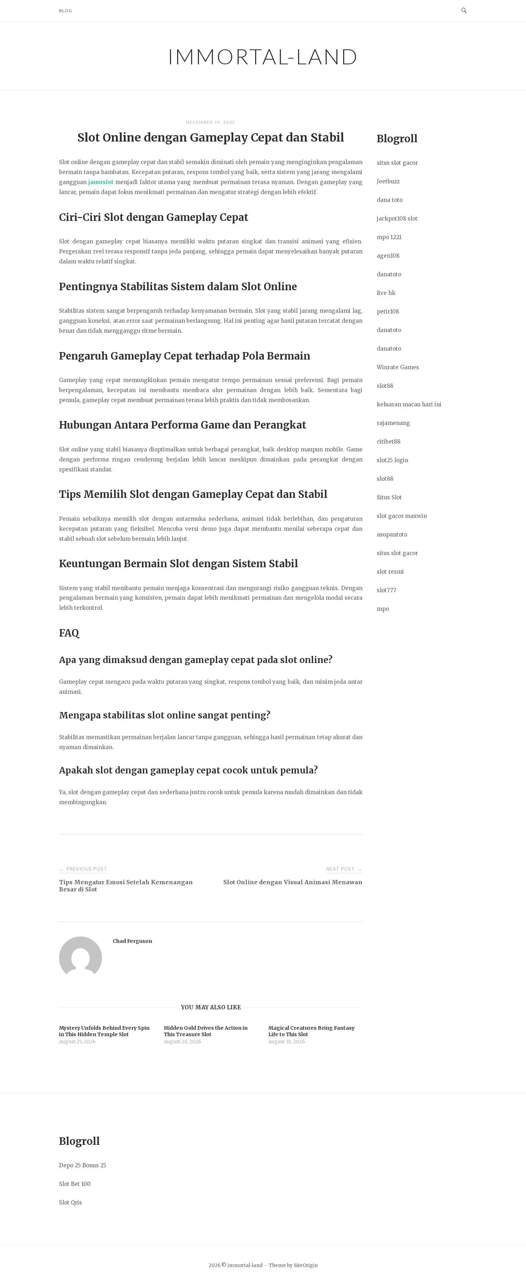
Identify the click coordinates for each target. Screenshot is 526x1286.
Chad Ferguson (132, 941)
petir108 (388, 311)
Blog (65, 10)
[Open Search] (464, 11)
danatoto (389, 274)
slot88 (385, 385)
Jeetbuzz (388, 181)
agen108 (388, 255)
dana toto (390, 200)
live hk (386, 293)
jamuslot (100, 182)
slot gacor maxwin (402, 516)
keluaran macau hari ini (409, 404)
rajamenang (393, 423)
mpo (383, 608)
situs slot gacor (397, 162)
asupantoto (392, 534)
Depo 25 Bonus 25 (82, 1165)
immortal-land (263, 56)
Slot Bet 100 (75, 1184)
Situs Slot (389, 497)
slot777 (386, 590)
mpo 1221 (389, 237)
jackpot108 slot (397, 218)
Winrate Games (398, 367)
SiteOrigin (306, 1265)
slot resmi (390, 571)
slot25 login (392, 460)
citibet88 (388, 441)
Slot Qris (70, 1202)
